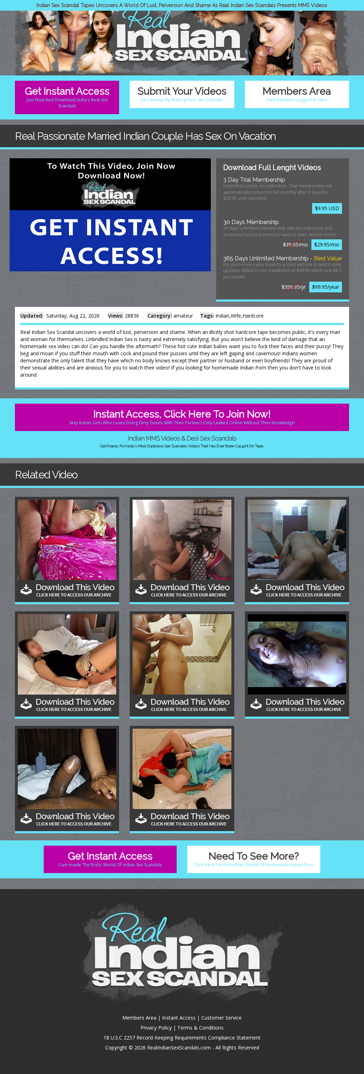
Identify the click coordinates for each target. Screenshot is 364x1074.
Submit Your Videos (182, 94)
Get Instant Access (67, 97)
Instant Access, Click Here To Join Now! (182, 417)
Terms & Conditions (200, 1027)
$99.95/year (325, 286)
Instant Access (179, 1017)
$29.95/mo (326, 244)
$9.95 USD (327, 208)
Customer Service (221, 1017)
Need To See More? (254, 859)
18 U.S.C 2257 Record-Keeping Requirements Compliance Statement (182, 1037)
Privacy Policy (156, 1027)
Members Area (297, 94)
